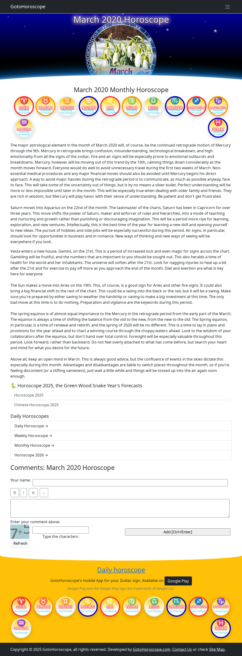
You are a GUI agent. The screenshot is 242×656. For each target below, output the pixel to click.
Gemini (67, 107)
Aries (24, 107)
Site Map (217, 649)
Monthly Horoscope (32, 445)
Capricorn (218, 107)
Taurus (45, 107)
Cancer (89, 107)
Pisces (218, 129)
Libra (153, 107)
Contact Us (182, 649)
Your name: (20, 480)
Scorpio (175, 107)
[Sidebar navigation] (228, 6)
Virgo (132, 107)
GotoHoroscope (27, 6)
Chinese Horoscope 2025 (36, 404)
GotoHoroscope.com (151, 649)
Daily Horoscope (29, 425)
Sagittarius (196, 107)
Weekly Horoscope (31, 435)
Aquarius (24, 129)
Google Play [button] (178, 581)
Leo (110, 107)
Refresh (20, 543)
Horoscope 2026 (29, 455)
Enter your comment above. (35, 521)
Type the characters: (61, 536)
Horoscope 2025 (28, 395)
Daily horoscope (121, 570)
